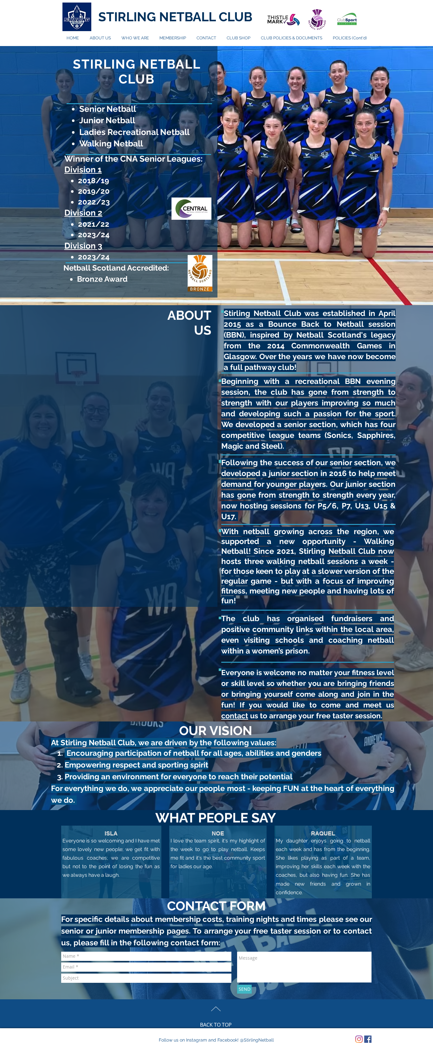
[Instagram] (359, 1039)
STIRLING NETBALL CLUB (175, 16)
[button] (135, 38)
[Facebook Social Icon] (368, 1039)
